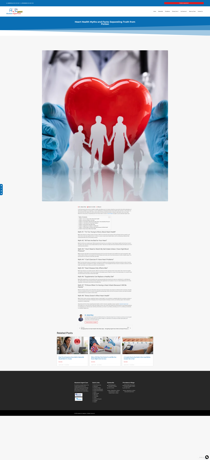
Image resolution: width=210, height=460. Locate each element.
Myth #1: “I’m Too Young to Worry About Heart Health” (89, 218)
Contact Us (200, 11)
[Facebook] (1, 186)
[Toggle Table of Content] (108, 217)
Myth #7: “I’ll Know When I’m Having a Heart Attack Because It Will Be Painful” (93, 227)
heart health (110, 213)
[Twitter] (1, 191)
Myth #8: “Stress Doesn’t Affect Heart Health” (87, 228)
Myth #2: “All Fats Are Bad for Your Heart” (87, 220)
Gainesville (160, 11)
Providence (167, 11)
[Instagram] (1, 188)
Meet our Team (192, 11)
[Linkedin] (1, 193)
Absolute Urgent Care (123, 304)
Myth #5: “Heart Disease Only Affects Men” (87, 224)
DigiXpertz (85, 413)
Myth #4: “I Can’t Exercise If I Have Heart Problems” (88, 223)
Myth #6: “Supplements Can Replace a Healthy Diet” (88, 225)
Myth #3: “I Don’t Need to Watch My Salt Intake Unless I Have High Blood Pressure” (94, 221)
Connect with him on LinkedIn (91, 322)
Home (154, 11)
